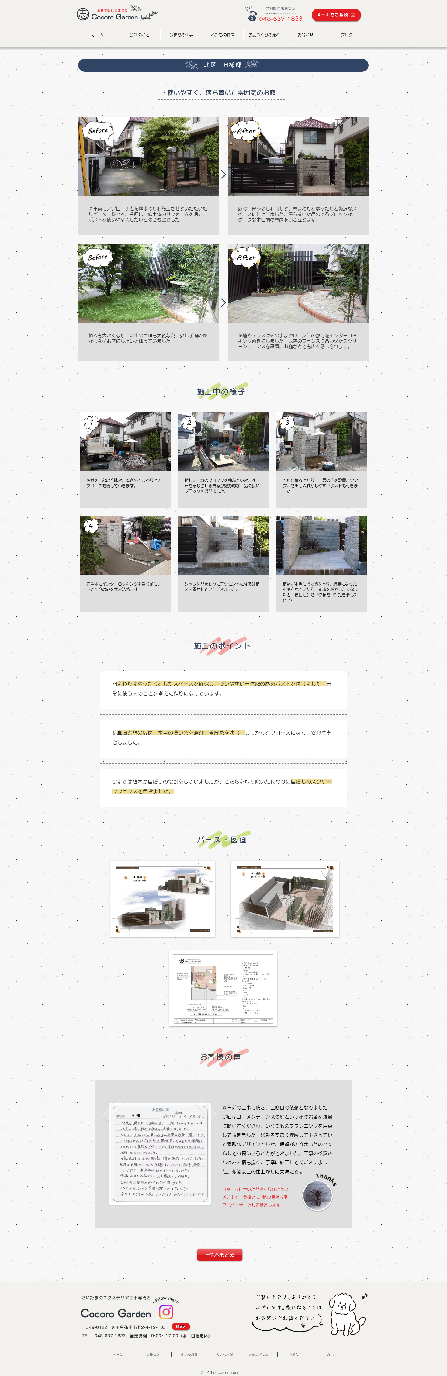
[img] (125, 460)
